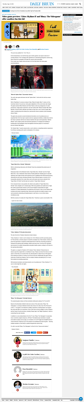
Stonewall (29, 400)
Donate (72, 4)
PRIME (49, 7)
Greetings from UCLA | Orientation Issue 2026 (20, 10)
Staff (25, 400)
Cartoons (36, 7)
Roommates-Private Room (69, 16)
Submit (76, 4)
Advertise (68, 4)
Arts (10, 7)
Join (61, 400)
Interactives (60, 7)
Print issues (79, 7)
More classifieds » (78, 32)
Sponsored (21, 400)
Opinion (13, 7)
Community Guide (56, 400)
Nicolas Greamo (44, 49)
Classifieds (73, 7)
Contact (7, 400)
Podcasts (65, 7)
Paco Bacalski (33, 49)
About (3, 400)
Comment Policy (47, 400)
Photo (22, 7)
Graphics (41, 7)
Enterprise (53, 7)
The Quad (18, 7)
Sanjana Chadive (10, 49)
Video (25, 7)
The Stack (46, 7)
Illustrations (30, 7)
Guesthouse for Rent (68, 22)
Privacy (41, 400)
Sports (7, 7)
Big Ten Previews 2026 (35, 10)
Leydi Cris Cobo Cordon (22, 49)
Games (69, 7)
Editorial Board (36, 400)
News (3, 7)
